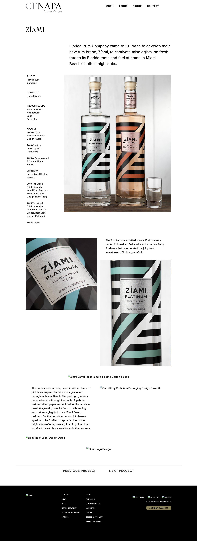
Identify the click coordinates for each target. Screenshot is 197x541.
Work (109, 6)
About (123, 6)
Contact (153, 6)
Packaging (91, 499)
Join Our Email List (158, 508)
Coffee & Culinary (94, 517)
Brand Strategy (69, 508)
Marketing (91, 508)
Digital (89, 512)
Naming (65, 517)
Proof (137, 6)
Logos (89, 494)
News (64, 499)
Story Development (71, 512)
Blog (64, 503)
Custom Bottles (93, 503)
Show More (33, 222)
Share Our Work (93, 521)
